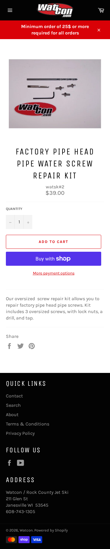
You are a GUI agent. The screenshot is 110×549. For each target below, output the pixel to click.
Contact (14, 396)
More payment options (54, 273)
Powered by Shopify (51, 530)
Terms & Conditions (27, 424)
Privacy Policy (20, 433)
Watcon (26, 530)
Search (13, 405)
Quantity (14, 209)
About (12, 414)
